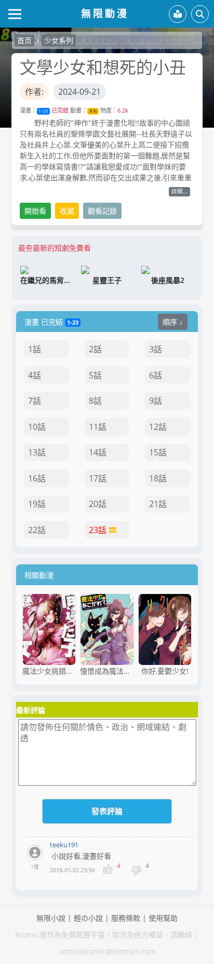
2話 (95, 349)
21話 (158, 504)
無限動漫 (105, 13)
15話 (158, 452)
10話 (37, 426)
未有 (93, 111)
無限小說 (50, 918)
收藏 (67, 211)
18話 (158, 478)
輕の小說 (88, 918)
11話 (97, 426)
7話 (34, 400)
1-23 (43, 111)
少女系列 (58, 40)
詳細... (179, 191)
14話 (97, 452)
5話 (95, 375)
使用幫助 (163, 918)
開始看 (35, 211)
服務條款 (125, 918)
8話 (95, 400)
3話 (155, 349)
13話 (37, 452)
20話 (97, 504)
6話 (155, 375)
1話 (34, 349)
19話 (37, 504)
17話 (97, 478)
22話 (37, 530)
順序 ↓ (173, 322)
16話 (37, 478)
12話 (158, 426)
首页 (24, 40)
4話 (34, 375)
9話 (155, 400)
